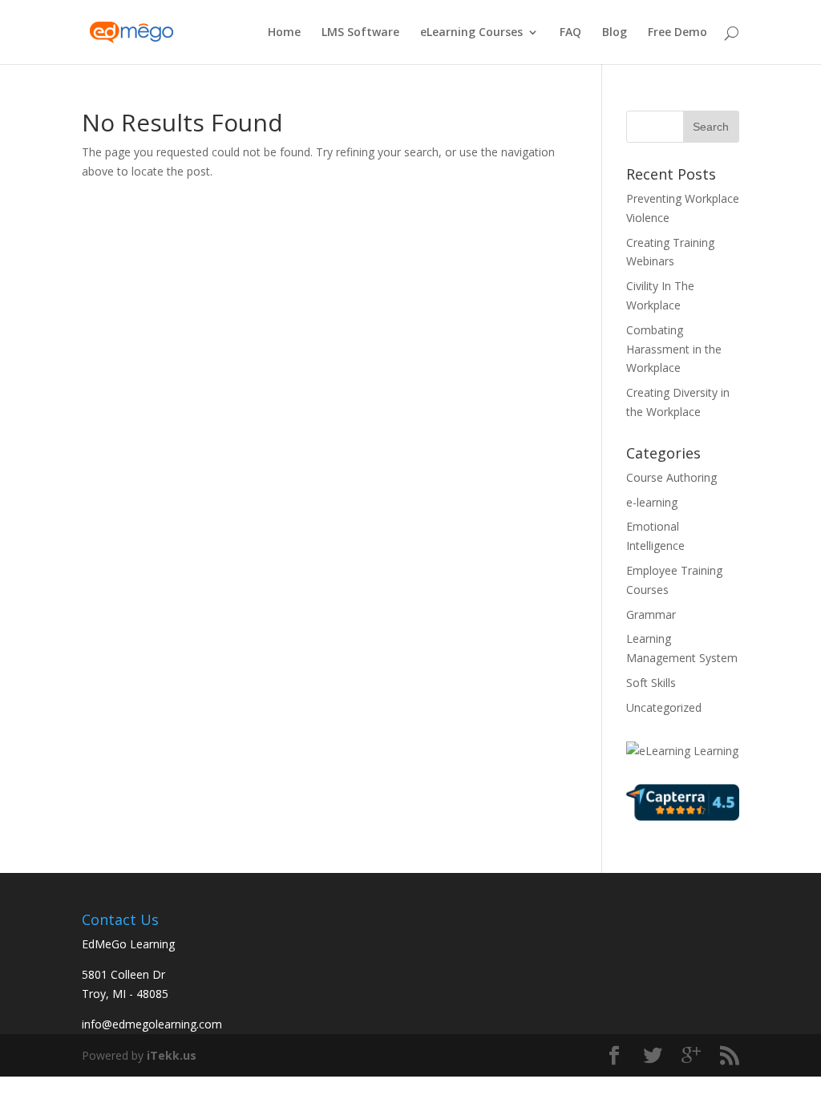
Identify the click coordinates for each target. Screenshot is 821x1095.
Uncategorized (664, 707)
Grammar (651, 614)
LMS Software (360, 32)
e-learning (651, 502)
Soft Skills (651, 682)
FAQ (570, 32)
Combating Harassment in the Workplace (674, 349)
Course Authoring (671, 477)
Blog (614, 32)
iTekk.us (171, 1055)
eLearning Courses (471, 32)
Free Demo (677, 32)
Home (284, 32)
